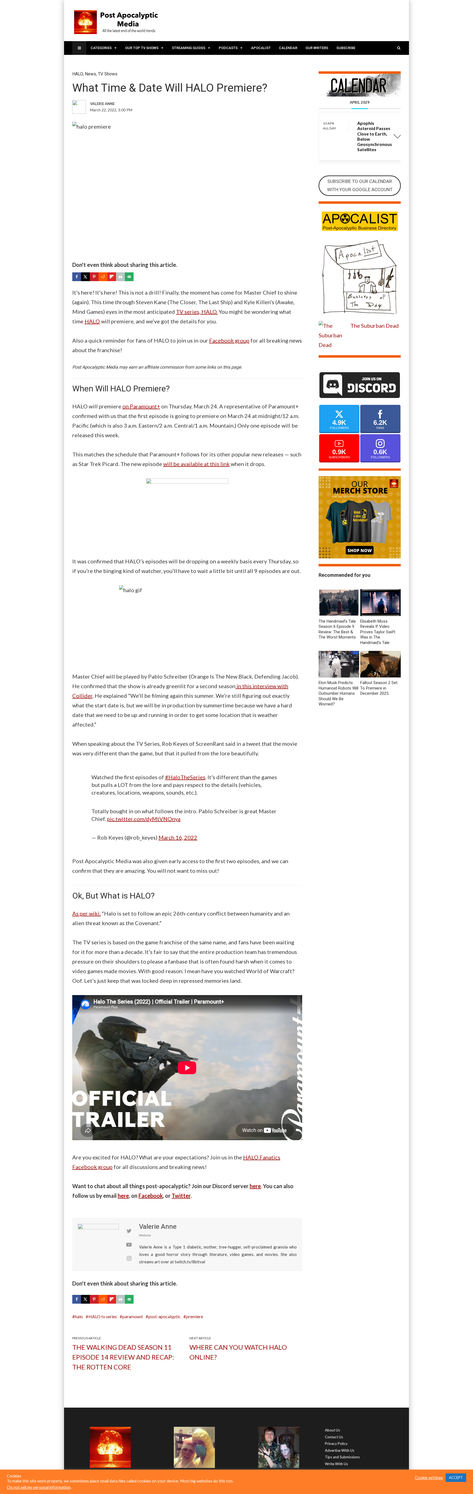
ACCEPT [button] (456, 1477)
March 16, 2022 (177, 837)
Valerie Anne (158, 1226)
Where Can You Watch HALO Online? (238, 1352)
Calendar (288, 48)
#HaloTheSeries (185, 777)
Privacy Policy (336, 1443)
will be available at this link (196, 464)
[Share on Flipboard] (111, 276)
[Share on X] (85, 276)
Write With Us (336, 1464)
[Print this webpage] (120, 276)
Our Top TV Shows (141, 48)
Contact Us (334, 1437)
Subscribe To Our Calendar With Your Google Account (360, 185)
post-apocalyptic (164, 1316)
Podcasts (228, 48)
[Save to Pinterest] (94, 276)
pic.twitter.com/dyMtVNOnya (143, 818)
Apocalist (261, 48)
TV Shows (107, 74)
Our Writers (316, 48)
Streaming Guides (188, 48)
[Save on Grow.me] (138, 276)
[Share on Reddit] (103, 276)
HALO (77, 74)
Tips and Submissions (342, 1457)
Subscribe (345, 48)
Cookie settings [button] (429, 1477)
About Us (332, 1430)
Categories (101, 48)
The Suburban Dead (374, 325)
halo (79, 1316)
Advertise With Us (339, 1450)
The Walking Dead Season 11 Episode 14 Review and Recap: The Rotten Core (123, 1357)
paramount (132, 1316)
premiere (194, 1316)
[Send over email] (129, 276)
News (90, 74)
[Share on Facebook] (76, 276)
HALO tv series (102, 1316)
